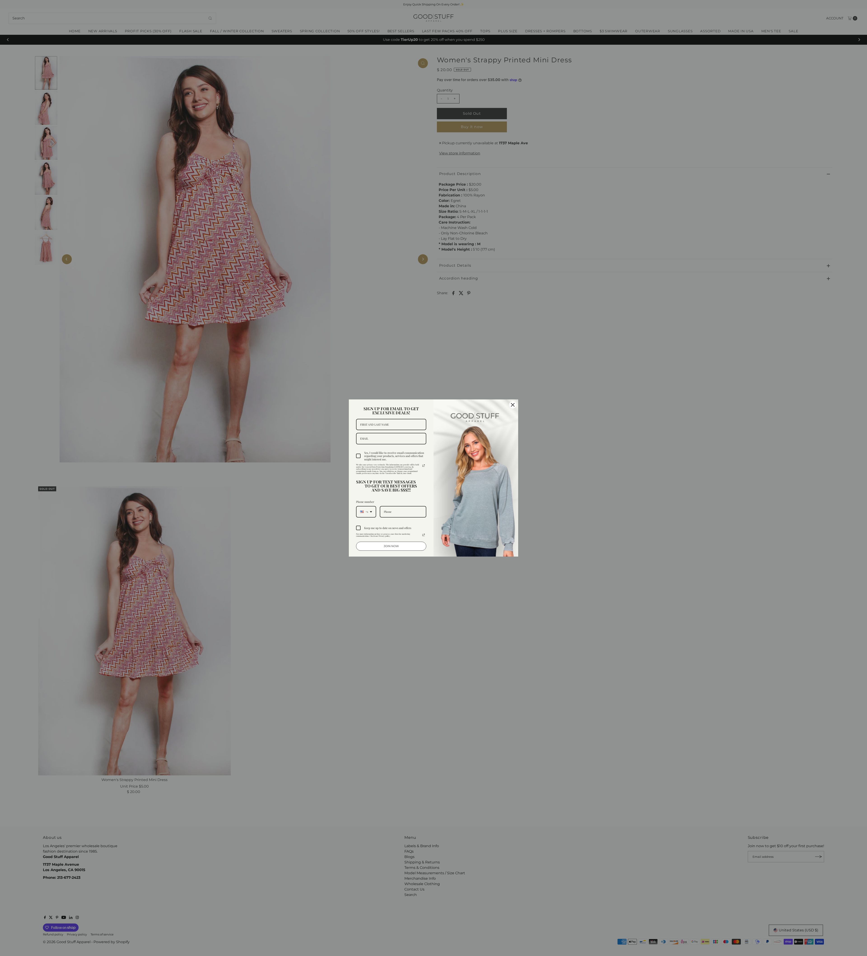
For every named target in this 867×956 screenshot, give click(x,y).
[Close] (512, 404)
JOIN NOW (391, 546)
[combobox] (366, 511)
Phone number (365, 502)
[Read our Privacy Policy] (423, 465)
